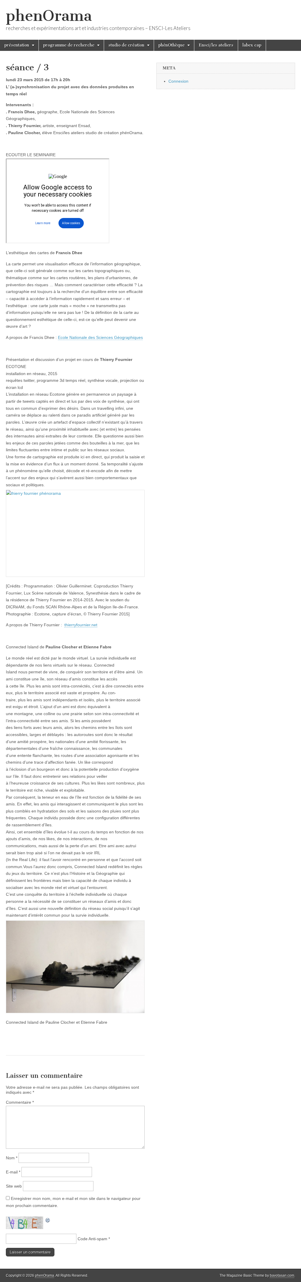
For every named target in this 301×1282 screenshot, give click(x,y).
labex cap (252, 45)
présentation (16, 45)
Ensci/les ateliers (216, 45)
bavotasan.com (282, 1275)
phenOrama (49, 16)
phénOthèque (171, 45)
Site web (14, 1186)
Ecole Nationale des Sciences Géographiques (100, 337)
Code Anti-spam (92, 1238)
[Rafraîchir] (48, 1219)
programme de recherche (68, 45)
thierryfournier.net (80, 624)
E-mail (13, 1172)
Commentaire (20, 1102)
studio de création (126, 45)
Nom (11, 1158)
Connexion (178, 81)
